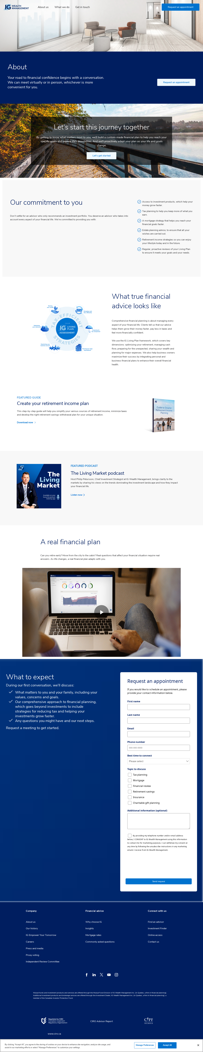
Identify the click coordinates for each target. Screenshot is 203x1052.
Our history (32, 928)
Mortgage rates (93, 935)
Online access (155, 935)
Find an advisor (156, 922)
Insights (89, 928)
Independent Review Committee (42, 961)
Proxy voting (32, 955)
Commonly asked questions (100, 941)
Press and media (34, 948)
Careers (30, 941)
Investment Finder (157, 928)
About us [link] (43, 7)
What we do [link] (62, 7)
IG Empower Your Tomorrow (41, 935)
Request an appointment (176, 82)
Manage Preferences (145, 1045)
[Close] (198, 1045)
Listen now (76, 495)
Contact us (153, 941)
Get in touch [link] (82, 7)
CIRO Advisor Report (101, 1021)
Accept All (167, 1045)
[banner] (18, 7)
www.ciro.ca (54, 1033)
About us (31, 922)
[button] (180, 7)
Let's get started (101, 155)
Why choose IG (93, 922)
